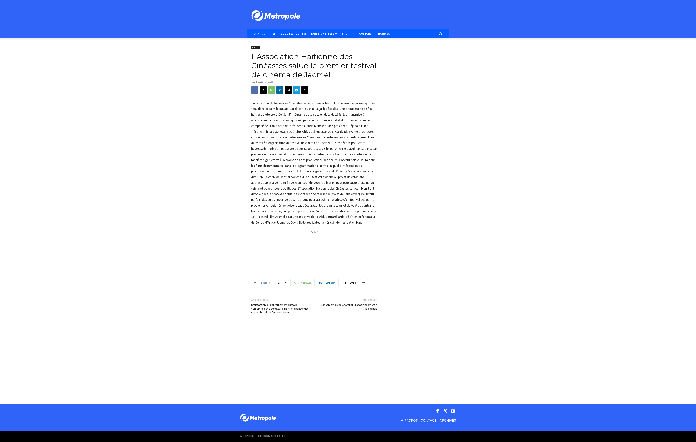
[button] (440, 33)
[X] (263, 90)
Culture (255, 47)
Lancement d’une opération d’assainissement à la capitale (349, 306)
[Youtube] (453, 411)
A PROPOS (409, 420)
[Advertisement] (314, 251)
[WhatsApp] (271, 90)
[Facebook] (254, 90)
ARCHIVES (448, 420)
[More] (364, 282)
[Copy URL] (304, 90)
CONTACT (429, 420)
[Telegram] (296, 90)
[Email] (288, 90)
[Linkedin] (279, 90)
